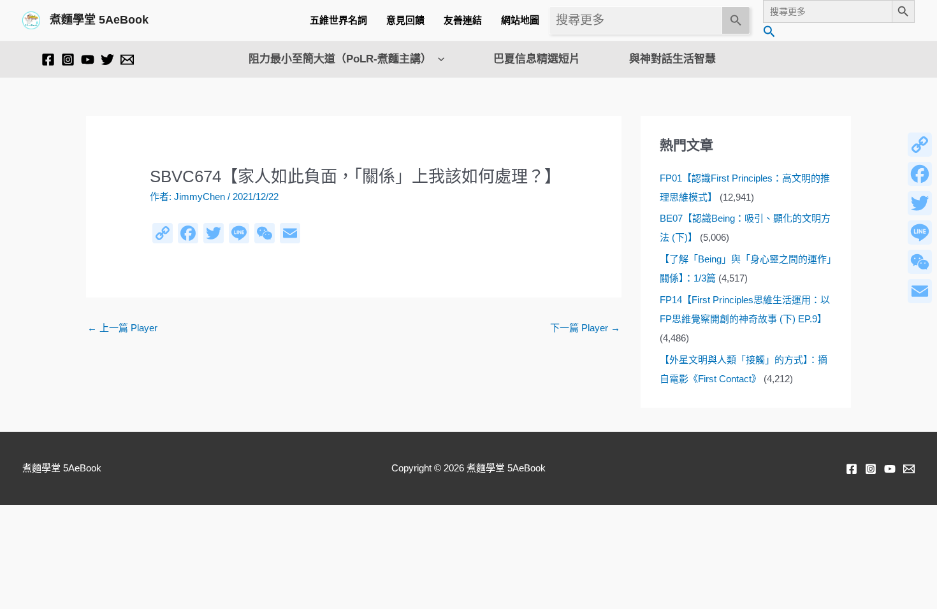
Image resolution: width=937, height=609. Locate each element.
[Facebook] (48, 59)
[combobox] (635, 20)
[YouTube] (87, 59)
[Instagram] (68, 59)
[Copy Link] (919, 144)
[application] (438, 59)
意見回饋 (405, 20)
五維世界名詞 (338, 20)
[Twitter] (107, 59)
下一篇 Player (585, 327)
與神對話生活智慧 (672, 59)
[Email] (919, 291)
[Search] (736, 20)
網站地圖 (520, 20)
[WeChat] (919, 261)
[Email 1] (127, 59)
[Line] (919, 232)
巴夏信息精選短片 (536, 59)
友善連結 (463, 20)
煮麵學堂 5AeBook (99, 19)
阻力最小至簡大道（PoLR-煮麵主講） (340, 59)
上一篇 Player (122, 327)
